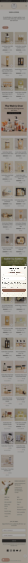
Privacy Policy (16, 287)
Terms (22, 287)
